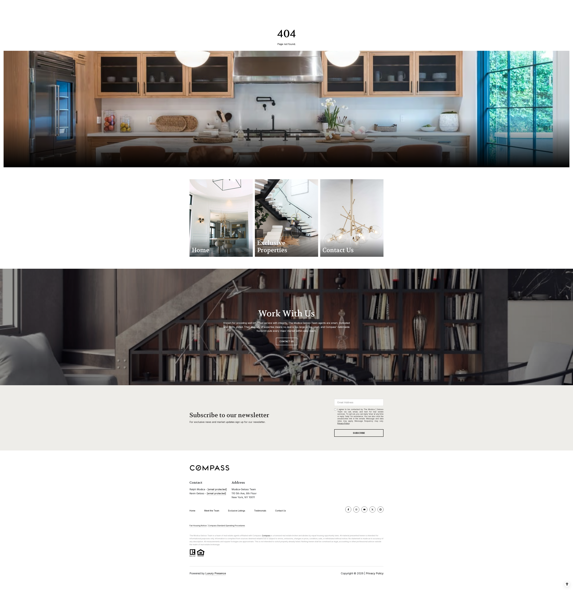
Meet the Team (211, 510)
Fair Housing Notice (198, 525)
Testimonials (260, 510)
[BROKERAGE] (380, 509)
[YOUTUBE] (364, 509)
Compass (266, 535)
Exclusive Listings (236, 510)
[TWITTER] (372, 509)
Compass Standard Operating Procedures (226, 525)
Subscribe (359, 433)
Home (192, 510)
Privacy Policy (343, 423)
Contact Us (280, 510)
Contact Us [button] (286, 341)
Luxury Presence (215, 573)
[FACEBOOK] (348, 509)
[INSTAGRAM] (356, 509)
